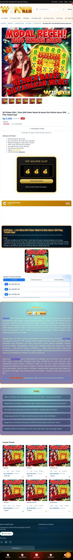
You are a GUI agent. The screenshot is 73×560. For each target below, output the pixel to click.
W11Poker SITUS (49, 18)
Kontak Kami (42, 531)
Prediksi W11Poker (59, 279)
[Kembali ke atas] (69, 550)
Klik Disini (22, 152)
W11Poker (55, 2)
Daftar (66, 2)
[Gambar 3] (18, 101)
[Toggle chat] (68, 555)
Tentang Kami (43, 528)
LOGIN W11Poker (19, 23)
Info (68, 203)
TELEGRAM (22, 557)
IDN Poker (59, 18)
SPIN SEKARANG (36, 181)
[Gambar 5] (32, 101)
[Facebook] (1, 542)
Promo (61, 2)
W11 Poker (67, 338)
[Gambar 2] (12, 101)
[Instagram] (6, 542)
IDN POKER (15, 359)
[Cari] (37, 9)
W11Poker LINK (36, 18)
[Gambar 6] (39, 101)
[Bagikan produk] (68, 113)
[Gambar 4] (25, 101)
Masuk (71, 2)
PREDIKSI (51, 557)
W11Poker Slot (37, 23)
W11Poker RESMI (15, 18)
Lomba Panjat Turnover (36, 279)
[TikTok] (10, 542)
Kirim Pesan (8, 534)
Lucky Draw (14, 279)
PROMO (8, 557)
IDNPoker (26, 18)
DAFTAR (36, 557)
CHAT (65, 557)
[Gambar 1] (5, 101)
